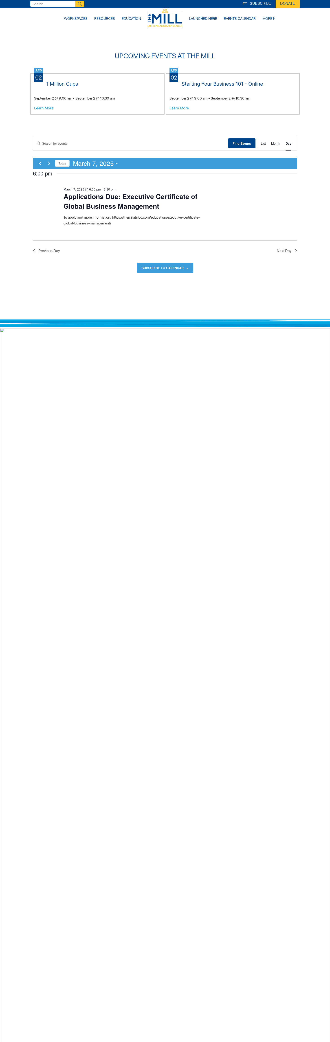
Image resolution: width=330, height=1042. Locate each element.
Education (131, 18)
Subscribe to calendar (163, 268)
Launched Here (203, 18)
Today (62, 163)
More (267, 18)
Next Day (284, 250)
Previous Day (49, 250)
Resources (104, 18)
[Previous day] (40, 163)
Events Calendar (240, 18)
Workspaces (76, 18)
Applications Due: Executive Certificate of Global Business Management (130, 201)
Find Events (242, 143)
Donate (287, 4)
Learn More (43, 108)
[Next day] (49, 163)
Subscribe (259, 4)
